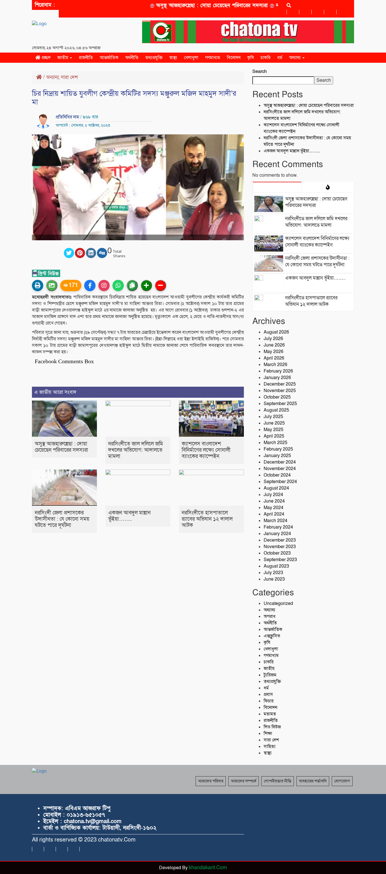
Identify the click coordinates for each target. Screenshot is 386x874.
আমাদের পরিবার (210, 781)
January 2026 (277, 378)
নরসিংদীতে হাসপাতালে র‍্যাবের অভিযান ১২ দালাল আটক (207, 519)
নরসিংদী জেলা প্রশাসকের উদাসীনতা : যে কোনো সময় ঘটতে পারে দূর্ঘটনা (62, 519)
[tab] (277, 187)
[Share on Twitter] (69, 253)
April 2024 (274, 514)
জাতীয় (63, 58)
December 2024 (280, 462)
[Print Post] (37, 285)
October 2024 (277, 475)
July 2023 (273, 573)
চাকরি (265, 58)
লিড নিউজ (272, 727)
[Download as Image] (51, 285)
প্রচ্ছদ (45, 58)
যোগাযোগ (342, 781)
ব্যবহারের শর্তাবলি (313, 781)
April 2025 (274, 436)
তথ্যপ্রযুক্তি (153, 58)
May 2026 (273, 352)
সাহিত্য (270, 746)
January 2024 (277, 534)
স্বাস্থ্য (173, 58)
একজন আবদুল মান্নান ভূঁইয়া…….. (129, 516)
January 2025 (277, 456)
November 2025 (280, 391)
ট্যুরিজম (270, 675)
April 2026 (274, 358)
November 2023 (280, 547)
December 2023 (280, 540)
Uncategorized (278, 603)
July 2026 (273, 339)
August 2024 (276, 488)
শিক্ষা (268, 733)
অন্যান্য (295, 58)
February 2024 (278, 527)
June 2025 (274, 423)
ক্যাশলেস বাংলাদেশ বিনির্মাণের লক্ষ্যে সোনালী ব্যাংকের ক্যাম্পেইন (206, 450)
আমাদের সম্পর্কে (243, 781)
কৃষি (250, 58)
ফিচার (269, 701)
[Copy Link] (132, 285)
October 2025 (277, 397)
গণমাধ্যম (212, 58)
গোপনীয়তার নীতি (277, 781)
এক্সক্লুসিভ (272, 636)
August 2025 (276, 410)
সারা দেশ (69, 77)
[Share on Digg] (102, 253)
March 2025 (275, 443)
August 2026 (276, 332)
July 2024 (273, 495)
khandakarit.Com (208, 867)
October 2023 (277, 553)
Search (259, 71)
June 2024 (274, 501)
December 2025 (280, 384)
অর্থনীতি (131, 58)
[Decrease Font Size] (160, 285)
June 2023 (274, 579)
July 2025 (273, 417)
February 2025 (278, 449)
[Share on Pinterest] (80, 253)
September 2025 (280, 404)
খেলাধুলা (191, 58)
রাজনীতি (86, 58)
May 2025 (273, 430)
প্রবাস (268, 694)
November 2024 (280, 469)
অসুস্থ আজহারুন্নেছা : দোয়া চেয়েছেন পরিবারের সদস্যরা (200, 5)
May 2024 (273, 508)
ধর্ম (279, 58)
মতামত (270, 714)
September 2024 (280, 482)
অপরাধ (270, 616)
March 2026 (275, 365)
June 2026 (274, 345)
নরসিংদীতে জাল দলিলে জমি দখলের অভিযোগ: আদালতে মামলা (135, 450)
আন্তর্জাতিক (109, 58)
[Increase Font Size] (146, 285)
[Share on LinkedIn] (91, 253)
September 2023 (280, 560)
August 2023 (276, 566)
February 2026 (278, 371)
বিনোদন (233, 58)
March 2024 (275, 521)
